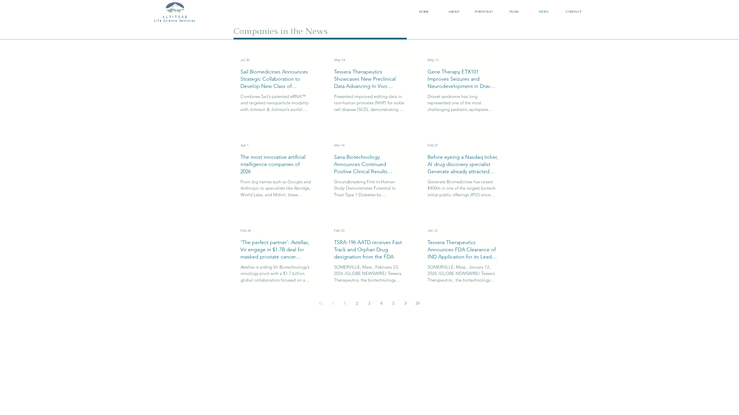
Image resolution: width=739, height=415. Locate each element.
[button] (484, 12)
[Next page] (405, 303)
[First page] (321, 303)
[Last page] (418, 303)
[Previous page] (333, 303)
